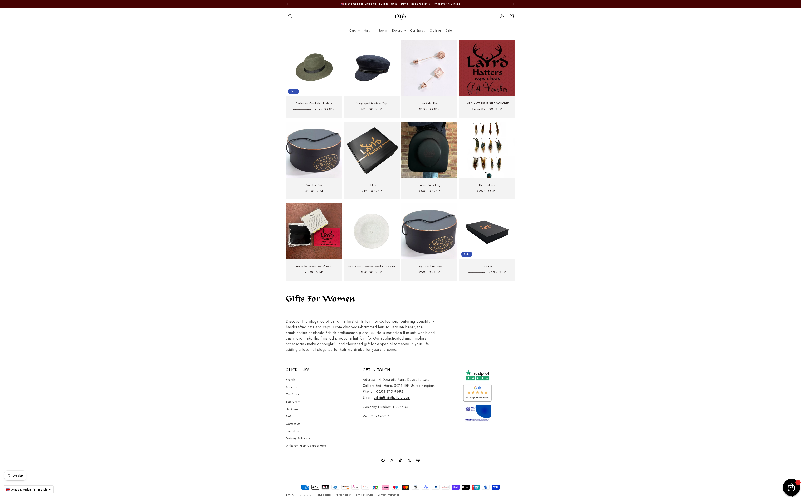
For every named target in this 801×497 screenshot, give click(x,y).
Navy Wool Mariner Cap (371, 103)
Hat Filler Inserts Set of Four (313, 266)
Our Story (292, 394)
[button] (290, 16)
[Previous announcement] (287, 4)
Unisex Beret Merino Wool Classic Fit (371, 266)
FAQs (289, 416)
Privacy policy (343, 494)
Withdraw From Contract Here (306, 446)
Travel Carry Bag (429, 185)
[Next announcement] (513, 4)
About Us (292, 387)
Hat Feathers (487, 185)
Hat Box (371, 185)
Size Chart (293, 402)
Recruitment (293, 431)
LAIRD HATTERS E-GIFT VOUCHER (487, 103)
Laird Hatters (303, 495)
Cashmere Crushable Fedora (314, 103)
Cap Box (487, 266)
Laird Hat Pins (429, 103)
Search (290, 380)
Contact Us (293, 424)
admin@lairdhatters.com (392, 397)
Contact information (388, 494)
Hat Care (292, 409)
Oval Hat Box (314, 185)
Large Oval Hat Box (429, 266)
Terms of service (364, 494)
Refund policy (323, 494)
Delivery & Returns (298, 438)
